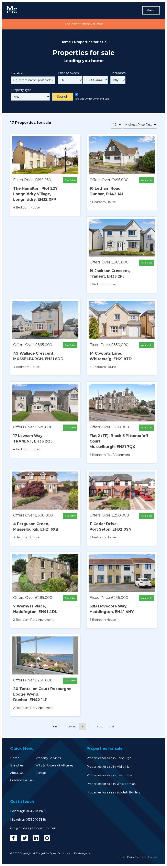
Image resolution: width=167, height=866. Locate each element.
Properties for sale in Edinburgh (109, 758)
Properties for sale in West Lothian (111, 784)
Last (111, 726)
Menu (151, 10)
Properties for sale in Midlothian (109, 767)
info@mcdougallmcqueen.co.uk (33, 828)
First (55, 726)
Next (100, 726)
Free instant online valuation (84, 24)
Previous (70, 726)
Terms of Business (146, 856)
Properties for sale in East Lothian (110, 775)
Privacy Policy (126, 856)
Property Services (48, 758)
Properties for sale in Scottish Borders (113, 792)
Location (17, 73)
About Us (16, 773)
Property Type (21, 90)
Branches (16, 765)
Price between (68, 73)
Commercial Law (22, 780)
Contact (41, 773)
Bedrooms (117, 73)
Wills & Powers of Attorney (54, 765)
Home (65, 42)
